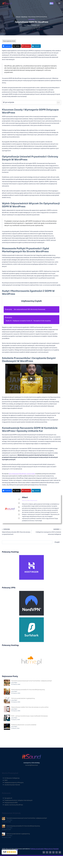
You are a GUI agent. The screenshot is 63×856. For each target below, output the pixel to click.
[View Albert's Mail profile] (19, 518)
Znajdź (57, 542)
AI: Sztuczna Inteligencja (12, 778)
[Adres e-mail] (60, 852)
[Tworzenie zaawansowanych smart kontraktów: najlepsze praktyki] (7, 683)
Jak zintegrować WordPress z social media (22, 473)
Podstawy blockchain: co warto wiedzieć (23, 724)
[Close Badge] (17, 850)
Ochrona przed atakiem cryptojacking (23, 698)
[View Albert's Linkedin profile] (19, 507)
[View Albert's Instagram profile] (19, 503)
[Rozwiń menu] (59, 3)
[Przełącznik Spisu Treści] (57, 102)
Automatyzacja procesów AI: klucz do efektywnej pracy (28, 689)
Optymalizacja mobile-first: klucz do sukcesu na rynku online (29, 707)
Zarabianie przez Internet (12, 784)
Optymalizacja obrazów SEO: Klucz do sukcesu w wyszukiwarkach (16, 532)
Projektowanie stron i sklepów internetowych (18, 800)
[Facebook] (44, 852)
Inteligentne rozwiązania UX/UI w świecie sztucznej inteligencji (48, 532)
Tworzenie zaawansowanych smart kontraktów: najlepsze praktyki (31, 681)
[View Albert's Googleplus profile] (19, 510)
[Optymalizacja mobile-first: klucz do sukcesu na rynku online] (7, 709)
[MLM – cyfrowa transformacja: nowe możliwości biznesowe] (7, 718)
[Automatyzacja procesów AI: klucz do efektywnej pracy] (7, 691)
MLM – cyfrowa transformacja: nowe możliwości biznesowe (29, 716)
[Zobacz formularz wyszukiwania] (55, 3)
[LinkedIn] (50, 852)
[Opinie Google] (53, 852)
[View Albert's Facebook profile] (19, 499)
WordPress (24, 16)
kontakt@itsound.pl (31, 765)
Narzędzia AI (8, 798)
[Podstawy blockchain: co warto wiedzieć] (7, 727)
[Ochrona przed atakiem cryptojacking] (7, 700)
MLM (51, 3)
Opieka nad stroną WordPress (13, 805)
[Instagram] (47, 852)
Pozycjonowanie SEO (11, 802)
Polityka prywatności (37, 849)
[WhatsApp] (56, 852)
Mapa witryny (48, 849)
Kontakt (56, 849)
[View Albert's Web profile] (19, 514)
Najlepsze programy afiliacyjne (13, 782)
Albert (28, 25)
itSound (18, 16)
